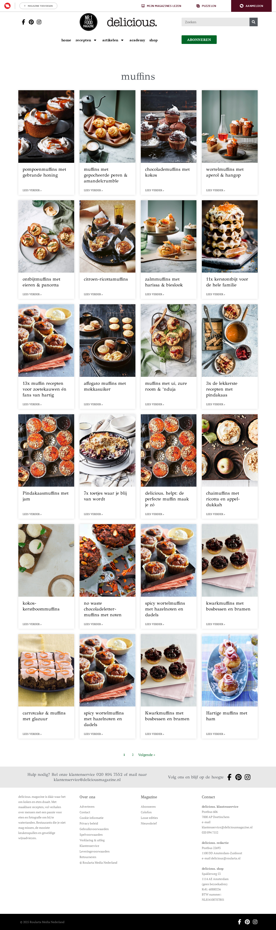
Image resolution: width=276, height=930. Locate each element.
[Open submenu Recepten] (95, 40)
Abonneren (148, 806)
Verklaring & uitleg (92, 840)
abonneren (199, 39)
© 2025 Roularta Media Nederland (42, 922)
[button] (251, 6)
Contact (85, 812)
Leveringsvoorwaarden (95, 851)
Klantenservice (89, 846)
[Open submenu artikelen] (122, 40)
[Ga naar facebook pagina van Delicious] (22, 22)
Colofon (146, 812)
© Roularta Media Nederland (98, 862)
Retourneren (88, 857)
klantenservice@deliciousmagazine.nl (87, 779)
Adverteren (87, 806)
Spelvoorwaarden (91, 834)
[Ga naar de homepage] (88, 22)
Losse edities (149, 818)
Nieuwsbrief (149, 823)
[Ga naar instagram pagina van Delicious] (38, 22)
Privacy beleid (89, 823)
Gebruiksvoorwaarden (94, 829)
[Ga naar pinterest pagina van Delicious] (30, 22)
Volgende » (146, 754)
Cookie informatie (92, 818)
